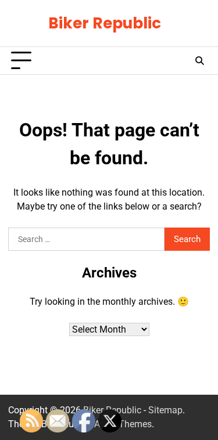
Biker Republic (104, 23)
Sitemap (165, 410)
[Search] (199, 61)
